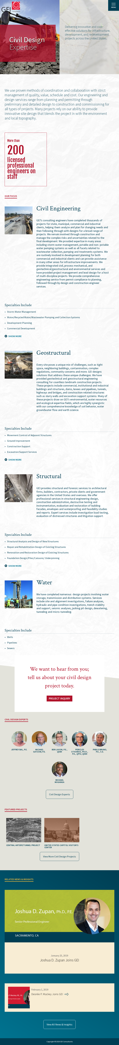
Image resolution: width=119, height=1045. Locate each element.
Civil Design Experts (59, 794)
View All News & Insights (59, 1024)
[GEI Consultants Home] (11, 7)
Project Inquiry (59, 698)
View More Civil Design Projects (59, 856)
